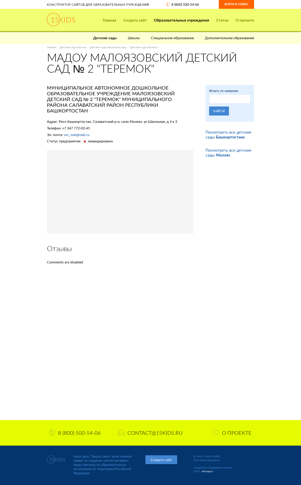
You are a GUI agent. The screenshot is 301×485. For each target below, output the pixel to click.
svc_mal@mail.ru (76, 134)
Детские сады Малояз (143, 47)
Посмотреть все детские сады (228, 134)
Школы (134, 38)
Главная (109, 20)
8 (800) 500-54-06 (185, 4)
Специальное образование (172, 38)
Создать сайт (135, 20)
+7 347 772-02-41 (76, 128)
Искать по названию (223, 91)
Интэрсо (207, 471)
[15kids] (61, 19)
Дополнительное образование (229, 38)
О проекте (245, 20)
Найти (219, 111)
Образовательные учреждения (181, 20)
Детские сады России (73, 47)
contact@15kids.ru (155, 433)
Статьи (222, 20)
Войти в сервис (236, 4)
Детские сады (105, 38)
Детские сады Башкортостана (108, 47)
